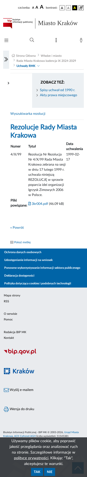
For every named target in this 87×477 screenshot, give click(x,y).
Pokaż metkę (22, 242)
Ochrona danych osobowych (22, 252)
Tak (37, 472)
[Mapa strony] (57, 41)
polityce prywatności (31, 458)
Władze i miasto (51, 55)
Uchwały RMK (25, 66)
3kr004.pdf (39, 203)
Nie (49, 472)
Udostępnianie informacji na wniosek (28, 260)
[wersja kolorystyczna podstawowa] (62, 8)
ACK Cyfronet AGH (25, 436)
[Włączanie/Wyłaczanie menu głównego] (6, 41)
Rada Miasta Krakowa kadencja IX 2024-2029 (46, 60)
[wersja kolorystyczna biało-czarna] (68, 8)
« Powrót (17, 227)
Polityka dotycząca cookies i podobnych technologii (37, 283)
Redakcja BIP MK (15, 332)
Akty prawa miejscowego (58, 95)
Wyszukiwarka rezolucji (27, 113)
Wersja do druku (21, 409)
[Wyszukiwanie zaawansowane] (32, 40)
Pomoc (8, 319)
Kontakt (9, 337)
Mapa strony (12, 295)
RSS (6, 301)
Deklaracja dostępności (19, 275)
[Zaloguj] (82, 41)
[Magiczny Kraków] (43, 373)
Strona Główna (26, 55)
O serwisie (10, 313)
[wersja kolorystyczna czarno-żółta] (74, 8)
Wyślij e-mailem (21, 390)
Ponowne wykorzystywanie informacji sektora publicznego (42, 267)
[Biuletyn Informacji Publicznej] (43, 354)
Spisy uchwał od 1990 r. (57, 90)
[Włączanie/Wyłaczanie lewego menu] (6, 60)
